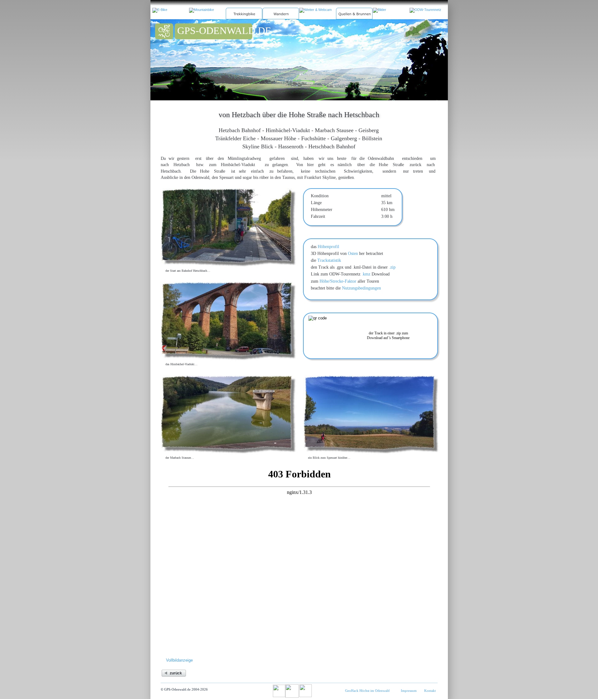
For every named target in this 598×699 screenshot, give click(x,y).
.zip (392, 267)
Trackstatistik (329, 260)
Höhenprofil (328, 246)
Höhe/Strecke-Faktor (338, 281)
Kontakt (430, 690)
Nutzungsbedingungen (361, 288)
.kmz (366, 274)
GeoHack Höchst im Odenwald (367, 690)
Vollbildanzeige (179, 660)
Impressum (409, 690)
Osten (353, 253)
